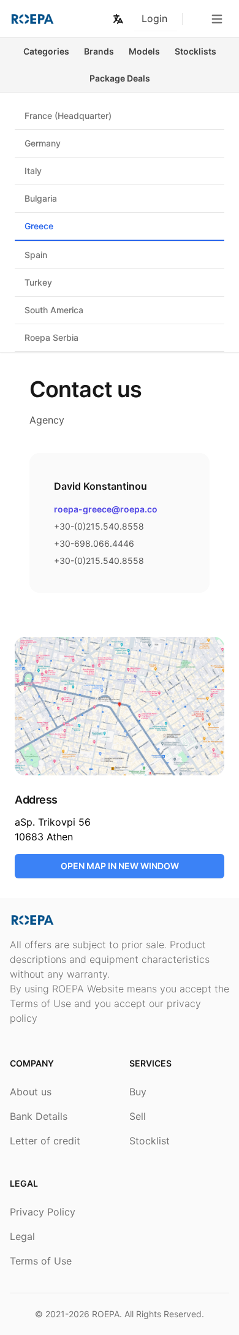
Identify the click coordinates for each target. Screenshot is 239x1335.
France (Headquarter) (68, 115)
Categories (46, 51)
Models (144, 51)
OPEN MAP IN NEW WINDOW (120, 866)
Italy (33, 170)
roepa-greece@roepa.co (105, 509)
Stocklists (195, 51)
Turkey (38, 282)
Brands (99, 51)
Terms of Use (41, 1261)
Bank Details (38, 1116)
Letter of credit (45, 1141)
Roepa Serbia (51, 337)
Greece (39, 226)
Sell (137, 1116)
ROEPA (106, 1314)
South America (54, 310)
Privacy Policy (42, 1212)
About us (30, 1092)
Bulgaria (41, 198)
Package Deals (119, 78)
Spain (36, 254)
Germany (43, 143)
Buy (137, 1092)
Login (154, 18)
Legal (22, 1236)
